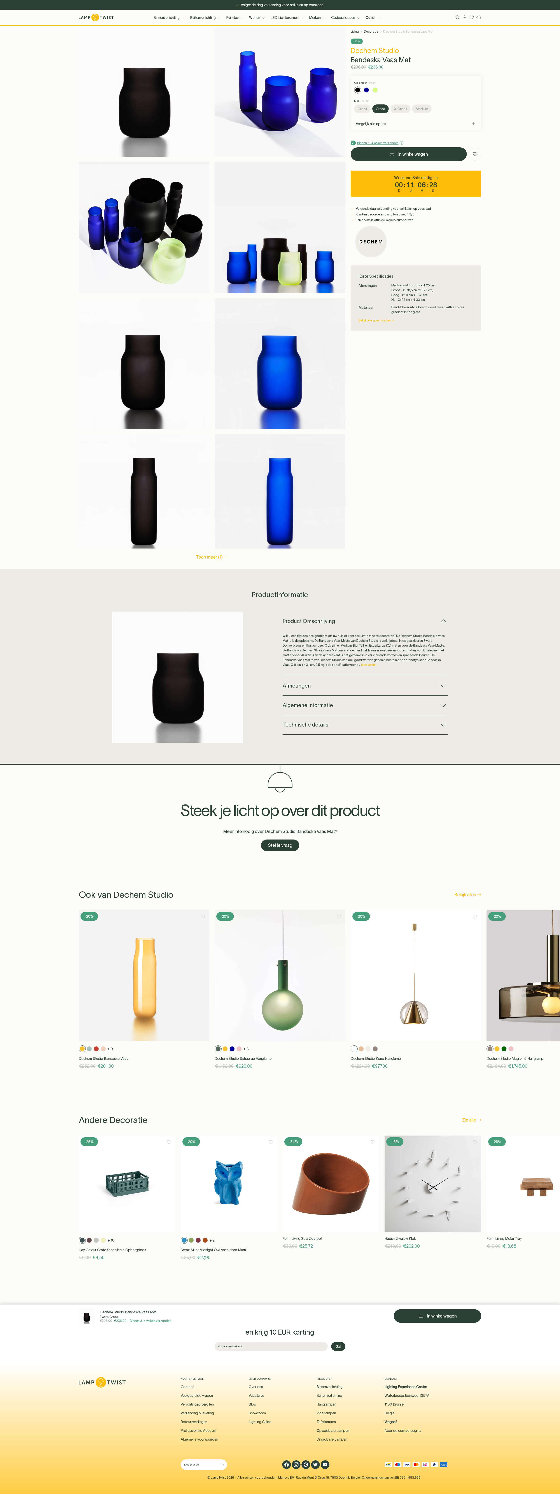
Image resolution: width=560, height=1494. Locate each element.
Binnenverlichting (167, 17)
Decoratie (371, 31)
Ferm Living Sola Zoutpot (302, 1238)
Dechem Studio (375, 50)
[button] (144, 91)
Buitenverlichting (203, 17)
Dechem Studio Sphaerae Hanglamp (243, 1058)
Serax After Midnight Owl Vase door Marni (214, 1250)
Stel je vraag (280, 845)
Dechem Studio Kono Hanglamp (376, 1058)
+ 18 (111, 1240)
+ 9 (110, 1049)
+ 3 (246, 1049)
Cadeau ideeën (343, 17)
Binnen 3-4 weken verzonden (150, 1321)
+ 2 (212, 1240)
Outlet (370, 17)
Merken (315, 17)
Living (355, 31)
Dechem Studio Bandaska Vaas (103, 1058)
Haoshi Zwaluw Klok (400, 1238)
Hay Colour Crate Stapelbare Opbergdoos (112, 1250)
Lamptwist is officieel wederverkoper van (384, 220)
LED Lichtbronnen (285, 17)
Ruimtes (232, 17)
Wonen (254, 17)
